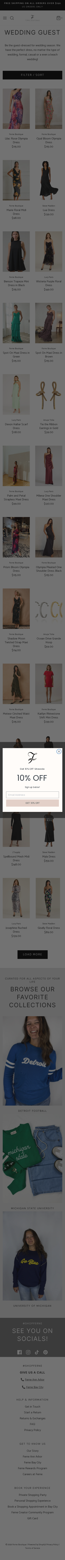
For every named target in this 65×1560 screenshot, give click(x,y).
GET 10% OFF (32, 803)
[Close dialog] (59, 751)
